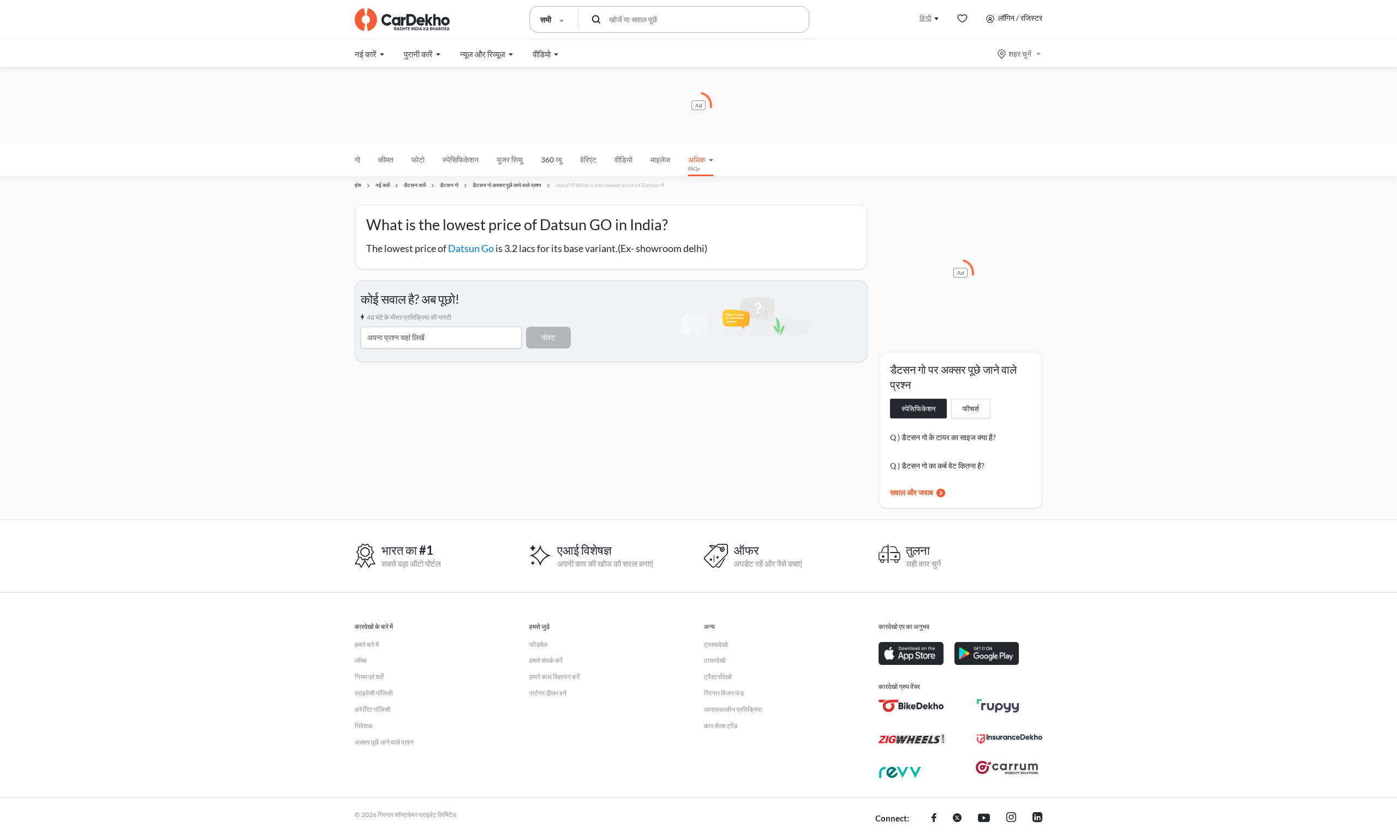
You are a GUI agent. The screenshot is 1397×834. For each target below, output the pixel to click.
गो (357, 159)
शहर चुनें (1019, 53)
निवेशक (364, 726)
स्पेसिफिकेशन (918, 408)
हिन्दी (926, 18)
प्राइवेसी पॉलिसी (374, 693)
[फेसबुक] (934, 818)
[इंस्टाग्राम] (1011, 818)
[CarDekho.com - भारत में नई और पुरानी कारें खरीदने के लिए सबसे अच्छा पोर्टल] (402, 19)
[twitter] (957, 818)
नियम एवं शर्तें (369, 677)
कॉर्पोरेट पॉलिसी (373, 709)
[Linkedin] (1037, 818)
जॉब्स (361, 660)
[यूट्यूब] (984, 818)
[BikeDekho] (911, 705)
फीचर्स (971, 408)
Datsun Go (471, 248)
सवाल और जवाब (911, 492)
